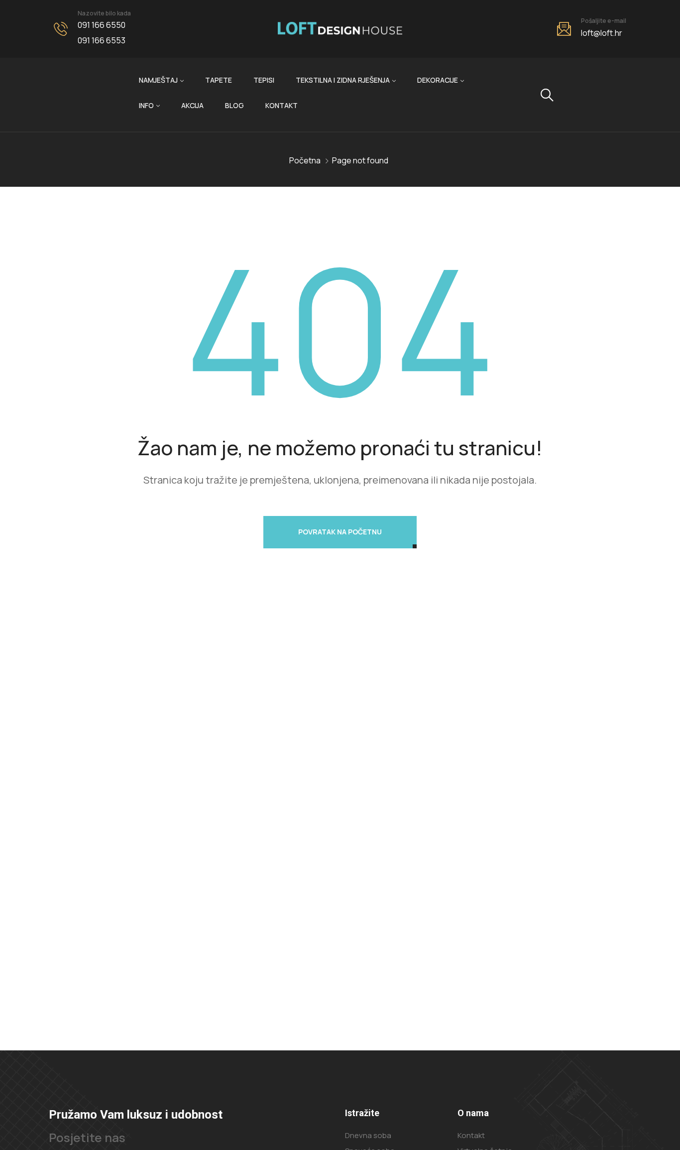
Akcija (192, 105)
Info (146, 105)
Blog (234, 105)
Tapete (218, 80)
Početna (305, 160)
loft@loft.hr (601, 32)
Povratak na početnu (340, 531)
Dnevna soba (368, 1135)
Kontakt (281, 105)
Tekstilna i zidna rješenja (343, 80)
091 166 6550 (101, 24)
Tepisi (263, 80)
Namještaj (158, 80)
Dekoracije (437, 80)
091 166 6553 (101, 40)
